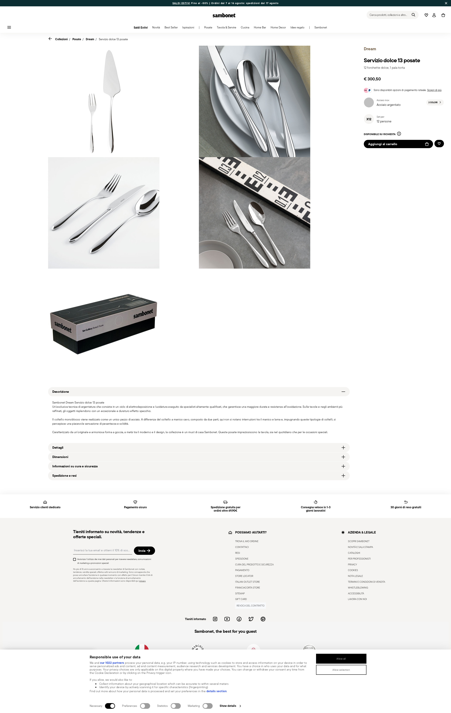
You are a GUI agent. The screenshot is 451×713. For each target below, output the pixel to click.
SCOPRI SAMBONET (358, 541)
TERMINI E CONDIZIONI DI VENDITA (366, 582)
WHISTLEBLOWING (358, 587)
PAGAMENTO (242, 570)
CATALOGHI (354, 553)
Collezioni (61, 39)
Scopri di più (434, 90)
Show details (228, 706)
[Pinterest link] (263, 619)
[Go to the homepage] (224, 15)
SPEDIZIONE (241, 558)
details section (216, 691)
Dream (90, 39)
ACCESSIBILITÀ (356, 593)
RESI (237, 553)
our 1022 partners (112, 663)
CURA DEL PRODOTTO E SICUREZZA (254, 564)
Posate (76, 39)
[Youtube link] (227, 619)
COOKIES (353, 570)
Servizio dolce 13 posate (113, 39)
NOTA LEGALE (355, 576)
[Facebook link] (239, 619)
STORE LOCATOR (244, 576)
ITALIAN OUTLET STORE (247, 582)
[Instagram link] (215, 619)
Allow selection (341, 670)
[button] (156, 28)
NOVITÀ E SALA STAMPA (360, 547)
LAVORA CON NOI (357, 599)
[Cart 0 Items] (442, 15)
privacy (142, 580)
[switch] (145, 706)
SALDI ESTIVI (181, 3)
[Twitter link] (251, 619)
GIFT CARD (241, 599)
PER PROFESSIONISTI (359, 558)
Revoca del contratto (250, 605)
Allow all (341, 658)
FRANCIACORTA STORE (247, 587)
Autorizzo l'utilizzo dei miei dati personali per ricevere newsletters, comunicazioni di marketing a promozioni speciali (114, 561)
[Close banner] (446, 3)
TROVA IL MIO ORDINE (246, 541)
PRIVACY (352, 564)
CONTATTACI (242, 547)
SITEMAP (240, 593)
